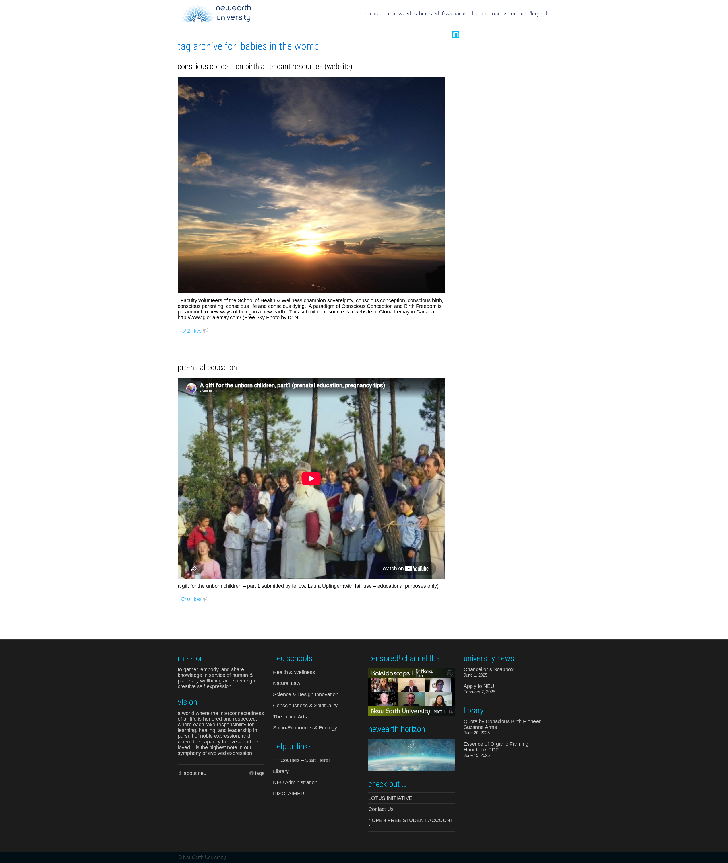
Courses (396, 13)
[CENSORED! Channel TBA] (411, 692)
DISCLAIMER (288, 793)
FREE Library (455, 13)
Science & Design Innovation (305, 694)
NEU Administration (295, 782)
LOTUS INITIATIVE (390, 798)
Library (281, 771)
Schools (424, 13)
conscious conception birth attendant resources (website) (265, 66)
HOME (371, 13)
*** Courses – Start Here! (301, 760)
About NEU (489, 13)
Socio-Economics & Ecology (305, 728)
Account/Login (526, 13)
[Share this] (205, 331)
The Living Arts (290, 716)
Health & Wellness (294, 672)
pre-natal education (207, 367)
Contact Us (381, 809)
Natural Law (286, 683)
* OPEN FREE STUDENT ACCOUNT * (410, 823)
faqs (259, 773)
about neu (195, 773)
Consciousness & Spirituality (305, 705)
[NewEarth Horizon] (411, 754)
